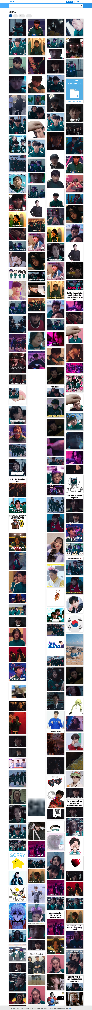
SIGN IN (77, 1)
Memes (29, 15)
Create (70, 1)
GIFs (15, 15)
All (10, 15)
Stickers (22, 15)
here (70, 1008)
